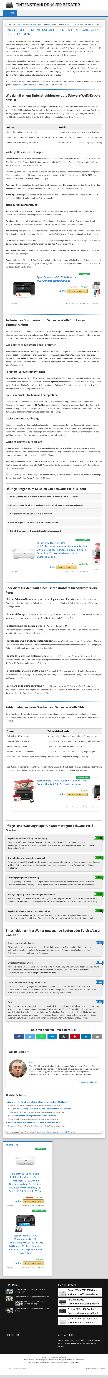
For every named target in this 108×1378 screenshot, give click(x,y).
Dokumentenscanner (63, 1362)
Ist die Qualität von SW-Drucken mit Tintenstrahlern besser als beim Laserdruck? (44, 496)
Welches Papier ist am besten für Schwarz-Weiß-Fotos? (34, 522)
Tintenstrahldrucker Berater (48, 4)
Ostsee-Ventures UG (20, 1368)
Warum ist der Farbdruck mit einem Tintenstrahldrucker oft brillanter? (38, 1101)
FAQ (39, 24)
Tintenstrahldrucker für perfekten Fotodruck (32, 1296)
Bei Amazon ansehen (77, 291)
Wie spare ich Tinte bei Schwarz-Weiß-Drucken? (31, 513)
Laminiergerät (44, 1362)
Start (18, 24)
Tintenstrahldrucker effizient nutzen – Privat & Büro (32, 1309)
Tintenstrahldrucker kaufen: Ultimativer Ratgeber (35, 1302)
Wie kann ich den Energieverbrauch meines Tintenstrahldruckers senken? (39, 1108)
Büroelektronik (29, 1359)
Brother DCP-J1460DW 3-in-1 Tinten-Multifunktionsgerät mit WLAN (83, 1313)
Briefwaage (70, 1359)
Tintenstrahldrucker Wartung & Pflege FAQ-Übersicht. (55, 1132)
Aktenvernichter (53, 1359)
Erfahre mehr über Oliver (89, 1082)
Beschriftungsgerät (41, 1359)
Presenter (53, 1362)
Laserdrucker (75, 1362)
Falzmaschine (79, 1359)
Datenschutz (91, 1368)
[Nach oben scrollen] (103, 1372)
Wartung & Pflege (29, 24)
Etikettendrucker (34, 1362)
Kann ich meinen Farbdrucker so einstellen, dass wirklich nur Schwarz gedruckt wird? (46, 505)
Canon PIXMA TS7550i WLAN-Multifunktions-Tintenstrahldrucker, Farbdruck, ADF (85, 1294)
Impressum (101, 1368)
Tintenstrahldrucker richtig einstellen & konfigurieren (30, 1290)
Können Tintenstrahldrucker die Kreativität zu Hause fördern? (34, 1122)
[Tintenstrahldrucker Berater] (8, 8)
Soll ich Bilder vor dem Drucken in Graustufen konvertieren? (35, 530)
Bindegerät (62, 1359)
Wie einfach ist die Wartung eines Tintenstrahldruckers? (32, 1115)
